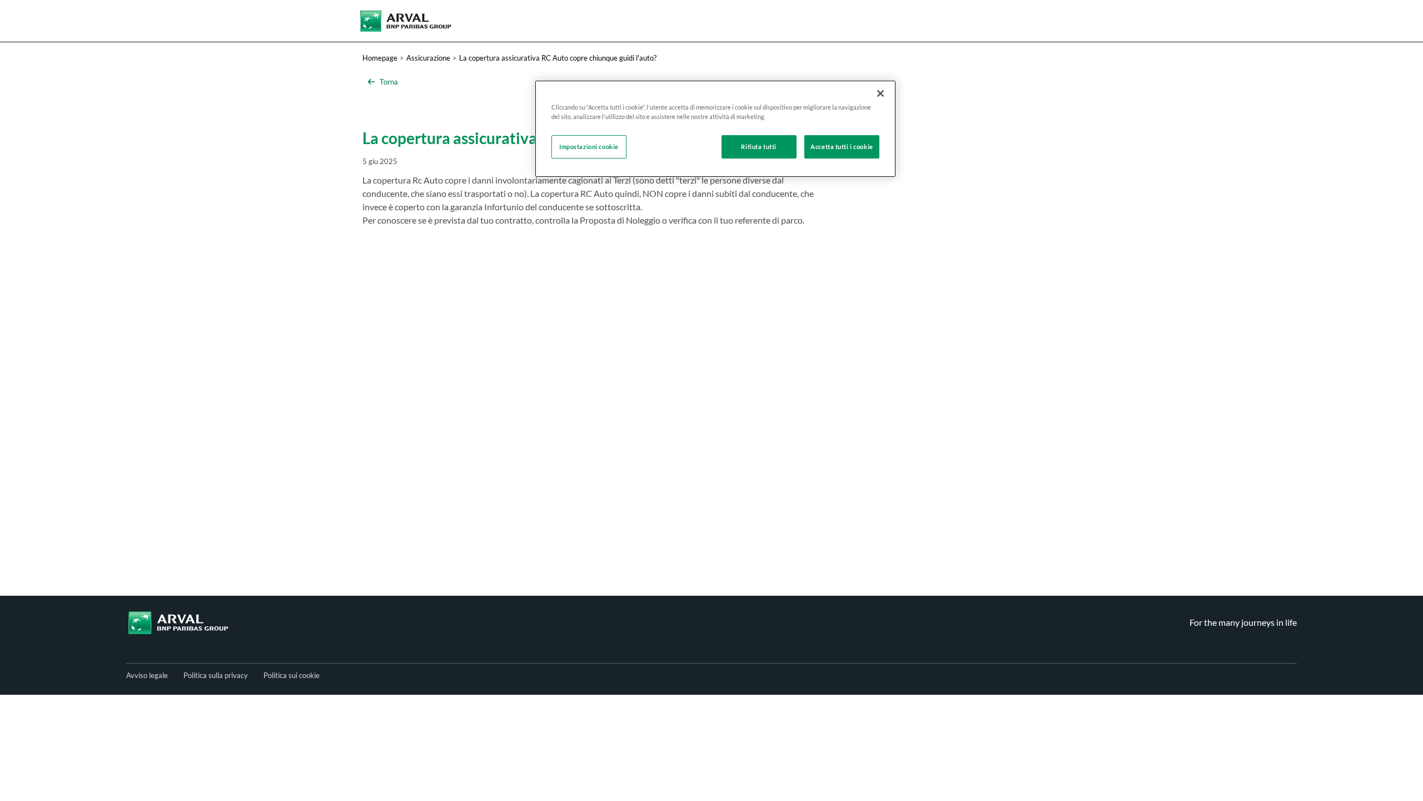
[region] (715, 128)
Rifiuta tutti (758, 146)
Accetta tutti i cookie (841, 146)
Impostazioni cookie (589, 146)
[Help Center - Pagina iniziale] (406, 21)
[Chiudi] (880, 93)
